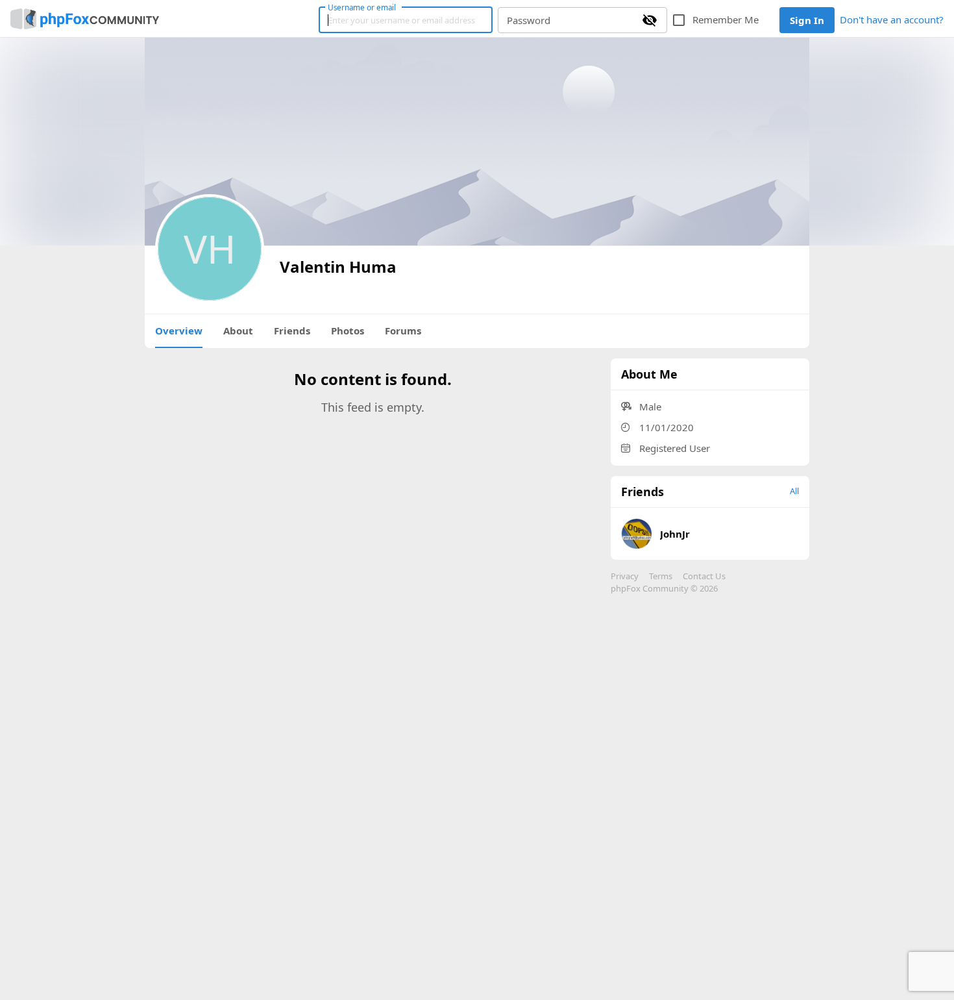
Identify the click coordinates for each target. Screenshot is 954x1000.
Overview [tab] (178, 330)
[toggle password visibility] (649, 20)
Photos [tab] (347, 330)
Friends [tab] (292, 330)
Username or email (362, 7)
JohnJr (675, 533)
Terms (660, 576)
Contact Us (704, 576)
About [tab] (238, 330)
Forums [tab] (403, 330)
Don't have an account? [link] (892, 19)
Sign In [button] (807, 20)
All (794, 491)
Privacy (625, 576)
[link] (84, 18)
